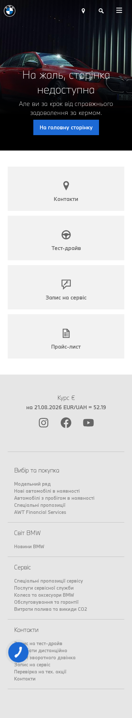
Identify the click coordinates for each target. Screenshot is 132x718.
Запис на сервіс (32, 665)
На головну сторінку (66, 127)
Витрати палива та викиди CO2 (50, 609)
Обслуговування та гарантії (46, 602)
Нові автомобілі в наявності (47, 491)
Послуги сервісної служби (44, 588)
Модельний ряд (32, 484)
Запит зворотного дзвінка (45, 657)
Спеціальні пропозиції (39, 505)
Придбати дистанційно (40, 650)
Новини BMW (29, 546)
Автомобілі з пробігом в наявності (54, 498)
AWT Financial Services (40, 512)
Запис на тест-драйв (38, 643)
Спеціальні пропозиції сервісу (48, 581)
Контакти (25, 679)
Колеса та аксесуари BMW (44, 595)
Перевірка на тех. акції (40, 672)
